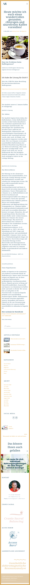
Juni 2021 (6, 386)
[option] (15, 463)
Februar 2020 (7, 390)
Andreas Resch (15, 31)
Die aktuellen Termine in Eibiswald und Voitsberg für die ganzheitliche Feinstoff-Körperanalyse (18, 350)
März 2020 (6, 388)
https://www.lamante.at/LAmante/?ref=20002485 (14, 89)
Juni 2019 (6, 400)
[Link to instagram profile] (16, 417)
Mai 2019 (6, 402)
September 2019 (8, 396)
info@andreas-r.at (15, 496)
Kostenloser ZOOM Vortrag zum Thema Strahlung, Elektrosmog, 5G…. (18, 344)
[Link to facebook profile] (13, 417)
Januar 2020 (7, 392)
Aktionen (6, 365)
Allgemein (23, 31)
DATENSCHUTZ (12, 580)
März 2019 (6, 405)
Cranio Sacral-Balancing (9, 369)
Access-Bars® (7, 363)
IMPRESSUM (5, 580)
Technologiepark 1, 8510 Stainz (16, 498)
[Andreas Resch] (4, 4)
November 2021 (7, 384)
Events (5, 371)
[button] (15, 214)
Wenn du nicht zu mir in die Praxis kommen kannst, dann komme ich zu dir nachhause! (18, 339)
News (5, 373)
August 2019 (7, 398)
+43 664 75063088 (15, 494)
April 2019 (6, 404)
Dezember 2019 (7, 394)
